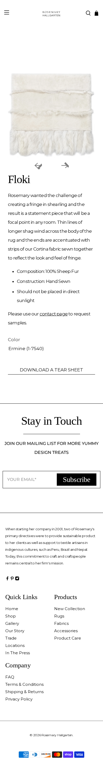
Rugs (59, 616)
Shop (10, 616)
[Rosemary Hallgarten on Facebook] (7, 580)
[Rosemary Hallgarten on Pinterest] (12, 580)
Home (11, 608)
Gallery (12, 623)
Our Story (14, 630)
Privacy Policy (18, 699)
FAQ (9, 676)
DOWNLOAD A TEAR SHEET (51, 369)
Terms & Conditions (24, 684)
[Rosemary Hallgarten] (51, 13)
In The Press (17, 652)
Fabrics (61, 623)
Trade (11, 638)
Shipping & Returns (24, 691)
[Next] (65, 165)
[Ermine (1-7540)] (51, 114)
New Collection (69, 608)
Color (14, 339)
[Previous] (38, 165)
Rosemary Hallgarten (57, 735)
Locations (15, 645)
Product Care (67, 638)
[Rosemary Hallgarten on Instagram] (17, 580)
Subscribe (76, 479)
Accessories (66, 630)
